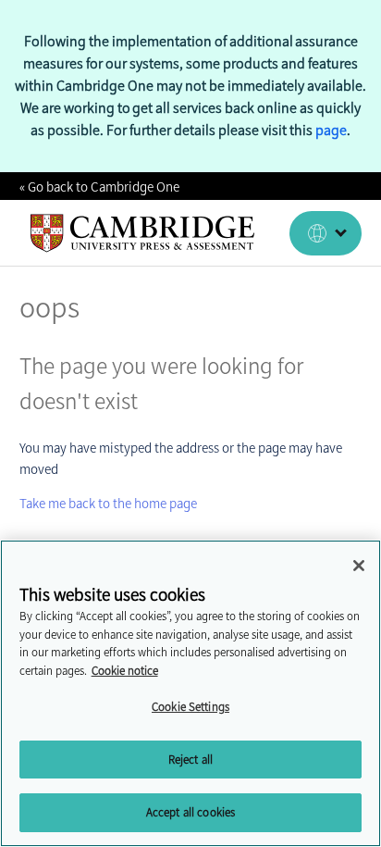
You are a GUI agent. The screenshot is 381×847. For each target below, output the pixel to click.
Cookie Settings (190, 707)
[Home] (142, 233)
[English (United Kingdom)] (325, 233)
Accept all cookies (190, 812)
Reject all (190, 759)
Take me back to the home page (108, 503)
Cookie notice (125, 671)
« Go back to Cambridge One (99, 187)
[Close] (358, 565)
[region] (190, 693)
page (331, 130)
